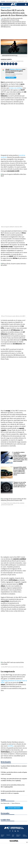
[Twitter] (5, 64)
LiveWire (11, 746)
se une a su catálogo (15, 88)
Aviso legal (13, 836)
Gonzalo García (6, 59)
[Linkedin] (7, 64)
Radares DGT (21, 1)
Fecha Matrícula (25, 836)
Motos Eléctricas (5, 7)
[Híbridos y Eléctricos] (14, 828)
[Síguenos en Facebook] (10, 831)
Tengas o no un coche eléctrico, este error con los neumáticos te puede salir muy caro (19, 485)
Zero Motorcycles (5, 803)
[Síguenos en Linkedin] (15, 831)
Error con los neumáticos (11, 1)
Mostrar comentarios (14, 807)
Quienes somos (2, 836)
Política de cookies (18, 836)
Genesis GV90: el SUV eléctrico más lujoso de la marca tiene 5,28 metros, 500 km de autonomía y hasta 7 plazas (20, 471)
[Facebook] (2, 64)
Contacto (8, 835)
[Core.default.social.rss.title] (18, 831)
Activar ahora (10, 77)
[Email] (16, 64)
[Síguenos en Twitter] (12, 831)
